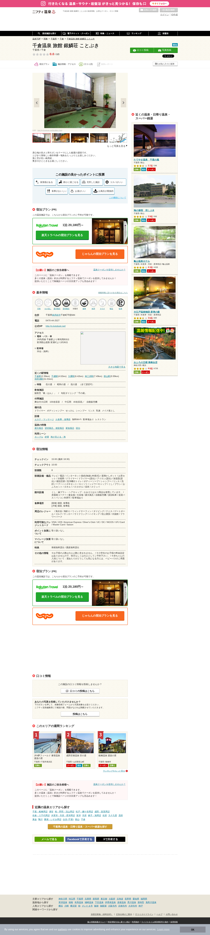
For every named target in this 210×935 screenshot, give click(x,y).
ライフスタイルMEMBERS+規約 (154, 922)
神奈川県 (63, 899)
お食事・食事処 (63, 419)
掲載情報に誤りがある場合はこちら (113, 293)
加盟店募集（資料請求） (102, 914)
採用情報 (174, 922)
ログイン (164, 14)
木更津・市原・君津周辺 (63, 815)
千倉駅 (38, 376)
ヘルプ (159, 914)
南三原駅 (89, 376)
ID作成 (174, 14)
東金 (34, 819)
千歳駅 (54, 376)
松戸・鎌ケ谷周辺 (84, 811)
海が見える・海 (58, 437)
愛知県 (136, 899)
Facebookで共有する (79, 839)
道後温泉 (121, 902)
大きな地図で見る (116, 367)
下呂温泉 (99, 902)
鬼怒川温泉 (151, 902)
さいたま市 (87, 906)
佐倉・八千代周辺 (41, 815)
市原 (84, 815)
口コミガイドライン (144, 914)
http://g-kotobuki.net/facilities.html (50, 130)
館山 (77, 819)
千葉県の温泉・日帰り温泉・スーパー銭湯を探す (80, 826)
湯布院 (141, 902)
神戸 (141, 906)
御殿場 (103, 906)
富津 (78, 815)
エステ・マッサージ (44, 419)
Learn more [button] (163, 929)
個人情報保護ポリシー (96, 922)
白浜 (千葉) (68, 819)
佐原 (105, 815)
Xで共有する (110, 839)
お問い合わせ (172, 914)
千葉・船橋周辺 (40, 811)
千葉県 (80, 899)
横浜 (61, 906)
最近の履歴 (169, 10)
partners (62, 929)
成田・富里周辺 (102, 811)
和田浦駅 (39, 379)
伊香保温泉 (110, 902)
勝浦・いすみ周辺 (52, 819)
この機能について (117, 197)
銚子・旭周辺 (94, 815)
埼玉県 (72, 899)
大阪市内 (112, 906)
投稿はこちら (80, 713)
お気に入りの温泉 (148, 10)
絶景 (47, 437)
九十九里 (112, 815)
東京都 (104, 899)
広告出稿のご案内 (124, 914)
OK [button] (192, 929)
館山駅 (107, 376)
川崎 (66, 906)
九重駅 (71, 376)
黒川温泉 (131, 902)
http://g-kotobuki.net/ (56, 326)
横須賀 (73, 906)
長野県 (128, 899)
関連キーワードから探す (45, 909)
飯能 (96, 906)
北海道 (120, 899)
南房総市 (56, 315)
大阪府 (112, 899)
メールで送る (49, 839)
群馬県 (96, 899)
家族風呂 (70, 428)
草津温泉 (63, 902)
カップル (39, 437)
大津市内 (132, 906)
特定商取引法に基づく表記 (119, 922)
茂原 (121, 815)
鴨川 (40, 819)
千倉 (83, 819)
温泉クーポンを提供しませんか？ (109, 269)
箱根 (71, 902)
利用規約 (135, 922)
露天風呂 (39, 428)
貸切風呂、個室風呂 (54, 428)
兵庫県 (88, 899)
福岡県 (144, 899)
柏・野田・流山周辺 (64, 811)
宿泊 (78, 428)
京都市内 (122, 906)
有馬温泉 (79, 902)
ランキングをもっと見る (114, 771)
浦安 (51, 811)
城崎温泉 (89, 902)
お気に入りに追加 (166, 64)
